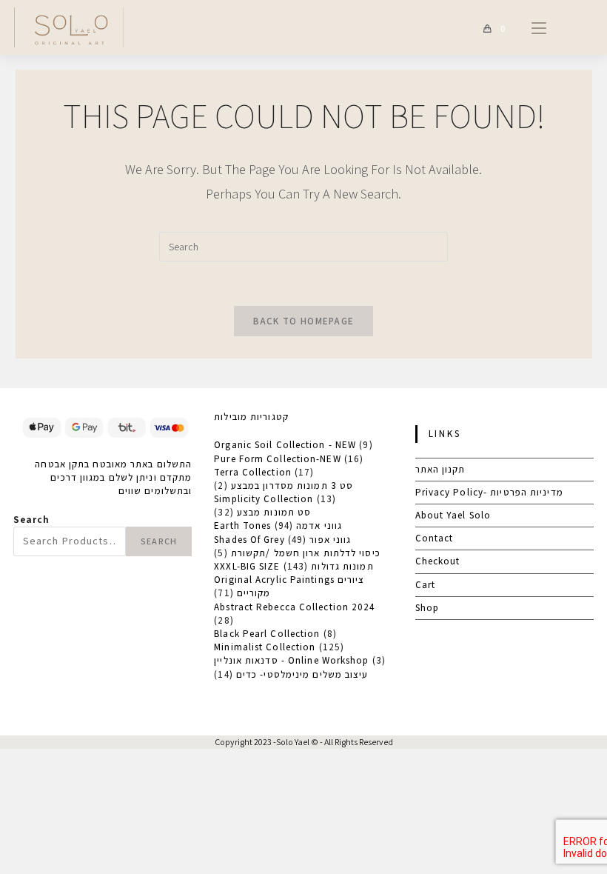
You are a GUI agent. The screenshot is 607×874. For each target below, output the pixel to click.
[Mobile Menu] (533, 27)
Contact (434, 538)
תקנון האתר (440, 469)
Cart (425, 584)
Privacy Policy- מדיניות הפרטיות (489, 492)
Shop (427, 607)
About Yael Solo (453, 515)
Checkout (437, 561)
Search (31, 519)
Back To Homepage (304, 321)
